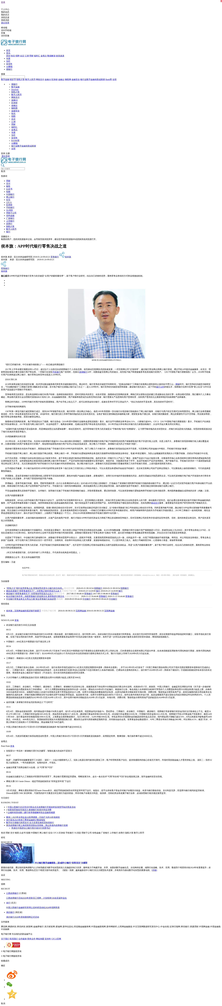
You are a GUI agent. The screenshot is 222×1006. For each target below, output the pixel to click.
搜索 (3, 74)
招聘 (17, 56)
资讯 (8, 53)
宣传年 (9, 64)
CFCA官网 (56, 939)
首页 (8, 50)
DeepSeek (14, 90)
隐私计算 (20, 79)
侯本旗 (68, 257)
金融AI (48, 79)
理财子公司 (11, 213)
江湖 (27, 56)
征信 (8, 200)
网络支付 (40, 79)
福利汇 (37, 56)
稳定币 (13, 79)
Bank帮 (108, 79)
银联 (8, 186)
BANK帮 (15, 140)
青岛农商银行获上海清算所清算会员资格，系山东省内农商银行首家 (37, 825)
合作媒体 (22, 939)
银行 (8, 232)
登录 (3, 2)
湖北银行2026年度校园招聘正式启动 (22, 917)
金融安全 (76, 79)
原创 (8, 56)
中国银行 (10, 194)
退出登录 (5, 23)
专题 (8, 58)
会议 (22, 56)
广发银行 (10, 218)
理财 (31, 56)
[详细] (154, 870)
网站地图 (40, 939)
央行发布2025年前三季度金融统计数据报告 (25, 820)
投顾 (8, 192)
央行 (8, 903)
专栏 (8, 61)
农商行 (9, 224)
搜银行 (9, 69)
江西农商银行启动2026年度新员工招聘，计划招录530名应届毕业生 (36, 898)
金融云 (61, 79)
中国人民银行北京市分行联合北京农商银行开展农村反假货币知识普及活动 (42, 807)
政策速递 (60, 56)
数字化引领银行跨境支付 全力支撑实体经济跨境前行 (30, 823)
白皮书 (9, 189)
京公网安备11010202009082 (55, 951)
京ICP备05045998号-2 (31, 951)
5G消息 (9, 210)
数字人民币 (30, 79)
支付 (8, 183)
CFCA (9, 202)
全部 (114, 79)
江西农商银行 (12, 893)
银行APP (160, 387)
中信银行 (86, 599)
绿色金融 (10, 215)
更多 (17, 620)
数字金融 (5, 79)
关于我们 (5, 939)
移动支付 (155, 503)
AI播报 (9, 66)
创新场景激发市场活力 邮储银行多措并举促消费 (29, 810)
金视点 (44, 56)
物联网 (68, 79)
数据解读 (51, 56)
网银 (177, 384)
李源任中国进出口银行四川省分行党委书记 (30, 828)
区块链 (55, 79)
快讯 (13, 56)
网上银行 (10, 197)
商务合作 (31, 939)
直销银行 (83, 372)
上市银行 (10, 221)
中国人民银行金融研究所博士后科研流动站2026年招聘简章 (33, 907)
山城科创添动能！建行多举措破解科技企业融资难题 (31, 812)
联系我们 (14, 939)
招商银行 (98, 588)
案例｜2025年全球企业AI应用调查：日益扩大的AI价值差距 (33, 817)
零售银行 (55, 257)
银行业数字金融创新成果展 (92, 79)
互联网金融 (81, 611)
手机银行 (10, 207)
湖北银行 (10, 912)
